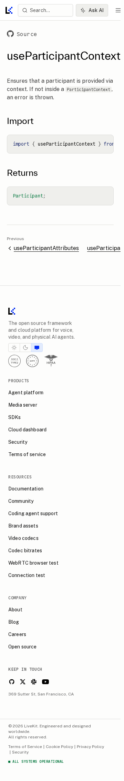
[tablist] (25, 347)
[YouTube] (45, 682)
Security (20, 752)
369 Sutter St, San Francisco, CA (41, 694)
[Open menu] (118, 10)
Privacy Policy (90, 746)
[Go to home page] (9, 10)
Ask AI (96, 10)
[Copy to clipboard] (106, 142)
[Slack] (33, 681)
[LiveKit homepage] (60, 312)
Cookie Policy (59, 746)
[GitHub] (11, 681)
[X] (22, 681)
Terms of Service (25, 746)
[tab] (14, 347)
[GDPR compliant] (32, 361)
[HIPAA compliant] (51, 361)
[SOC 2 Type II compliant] (14, 361)
